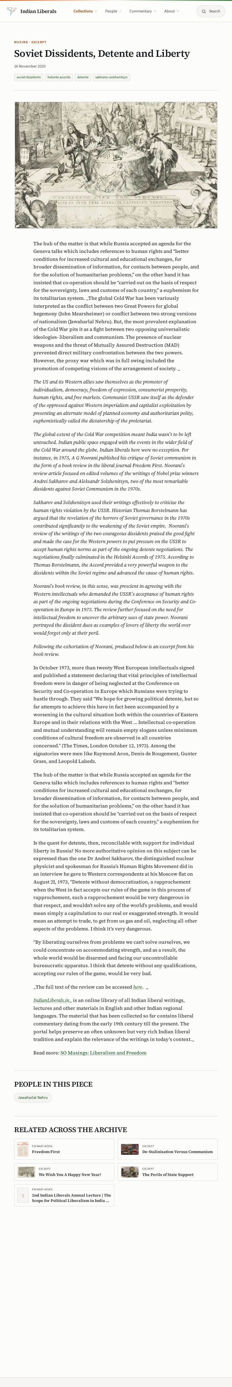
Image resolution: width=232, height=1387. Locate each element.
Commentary (141, 11)
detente (83, 77)
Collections (83, 11)
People (111, 11)
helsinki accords (59, 77)
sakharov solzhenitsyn (111, 77)
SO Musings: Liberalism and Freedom (104, 1052)
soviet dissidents (29, 77)
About (169, 11)
